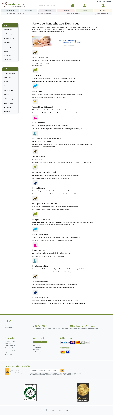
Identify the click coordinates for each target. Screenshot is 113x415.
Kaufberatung (8, 34)
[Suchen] (72, 5)
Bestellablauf (7, 77)
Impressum (7, 112)
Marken (84, 10)
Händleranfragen (9, 86)
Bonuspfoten (7, 55)
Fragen (6, 82)
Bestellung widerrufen (40, 342)
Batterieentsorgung (10, 350)
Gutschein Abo (8, 59)
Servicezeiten (7, 107)
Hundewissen (8, 29)
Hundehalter (47, 10)
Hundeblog (7, 42)
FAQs (6, 325)
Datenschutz (7, 94)
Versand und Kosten (10, 73)
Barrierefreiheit (9, 354)
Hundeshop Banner (9, 90)
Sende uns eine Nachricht (83, 326)
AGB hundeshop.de (9, 99)
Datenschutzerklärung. (70, 374)
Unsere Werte (36, 345)
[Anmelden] (84, 6)
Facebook (6, 51)
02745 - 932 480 (42, 326)
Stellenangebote (37, 347)
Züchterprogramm (9, 47)
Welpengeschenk (9, 38)
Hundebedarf (10, 10)
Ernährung (28, 10)
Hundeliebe (65, 10)
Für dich (103, 10)
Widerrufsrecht (8, 103)
